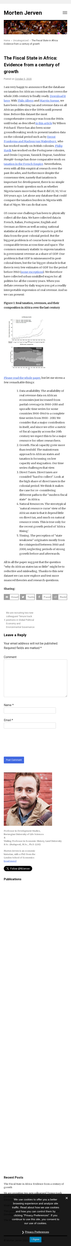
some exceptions (32, 272)
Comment (10, 657)
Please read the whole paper (22, 378)
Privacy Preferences (37, 1231)
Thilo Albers (26, 100)
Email (8, 720)
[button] (65, 12)
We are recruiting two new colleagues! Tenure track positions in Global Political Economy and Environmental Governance (20, 620)
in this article (43, 123)
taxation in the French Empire (23, 164)
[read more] (10, 861)
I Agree (35, 1239)
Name (9, 705)
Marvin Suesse (49, 100)
